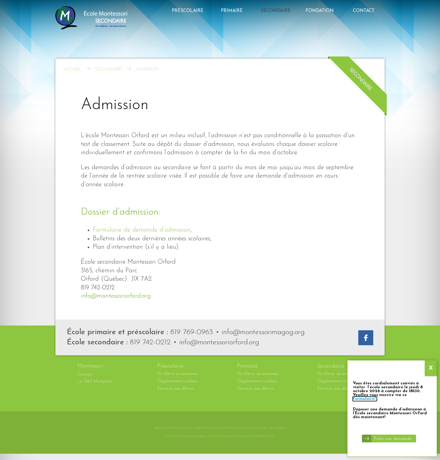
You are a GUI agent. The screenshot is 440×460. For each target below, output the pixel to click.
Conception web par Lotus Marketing (241, 436)
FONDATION (320, 11)
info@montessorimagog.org (263, 332)
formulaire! (365, 399)
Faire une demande (393, 439)
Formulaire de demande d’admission (141, 230)
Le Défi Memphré (94, 381)
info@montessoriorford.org (116, 296)
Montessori (90, 366)
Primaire (232, 11)
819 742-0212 (150, 342)
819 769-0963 (191, 332)
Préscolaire (188, 11)
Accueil (72, 69)
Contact (363, 11)
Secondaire (276, 11)
